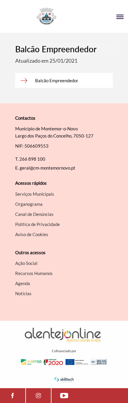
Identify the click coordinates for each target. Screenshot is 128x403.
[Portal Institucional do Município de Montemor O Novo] (34, 16)
